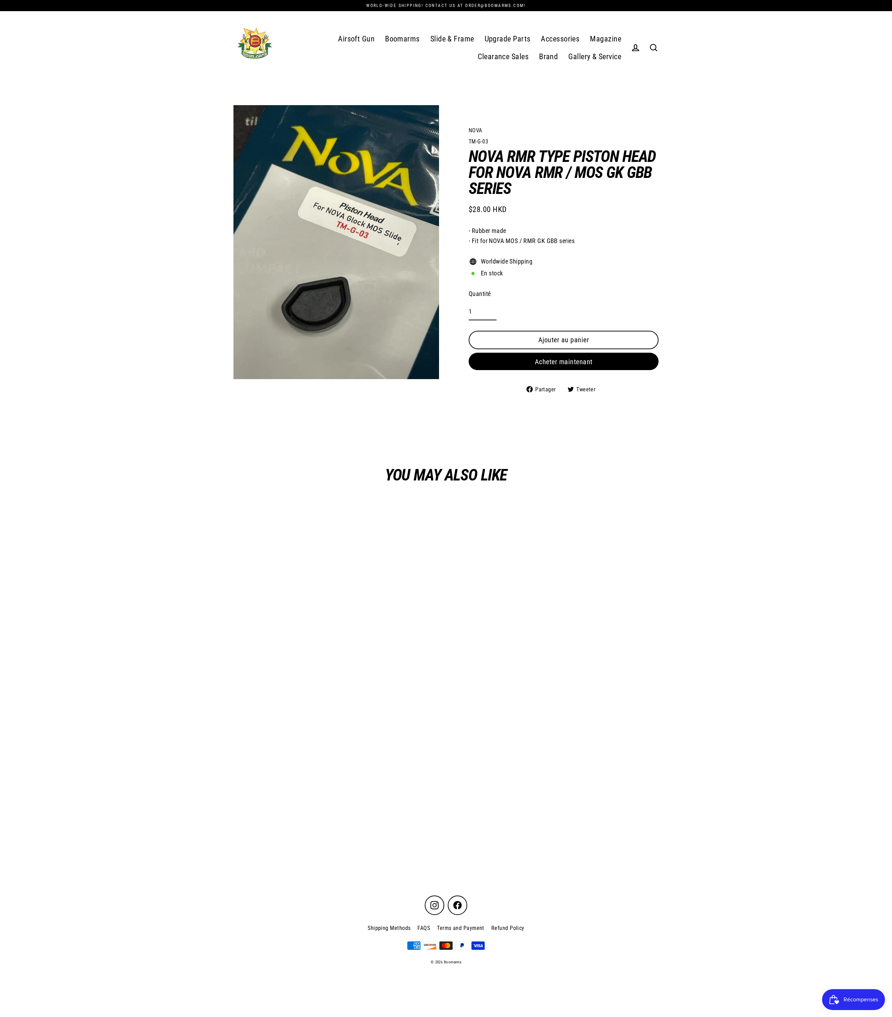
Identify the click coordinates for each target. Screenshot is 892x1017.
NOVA (475, 130)
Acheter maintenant (564, 362)
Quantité (480, 293)
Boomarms (402, 38)
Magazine (605, 38)
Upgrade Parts (508, 38)
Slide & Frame (452, 38)
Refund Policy (507, 928)
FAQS (423, 928)
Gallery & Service (594, 56)
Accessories (560, 38)
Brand (548, 56)
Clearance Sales (503, 56)
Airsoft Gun (356, 38)
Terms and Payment (460, 928)
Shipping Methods (389, 928)
